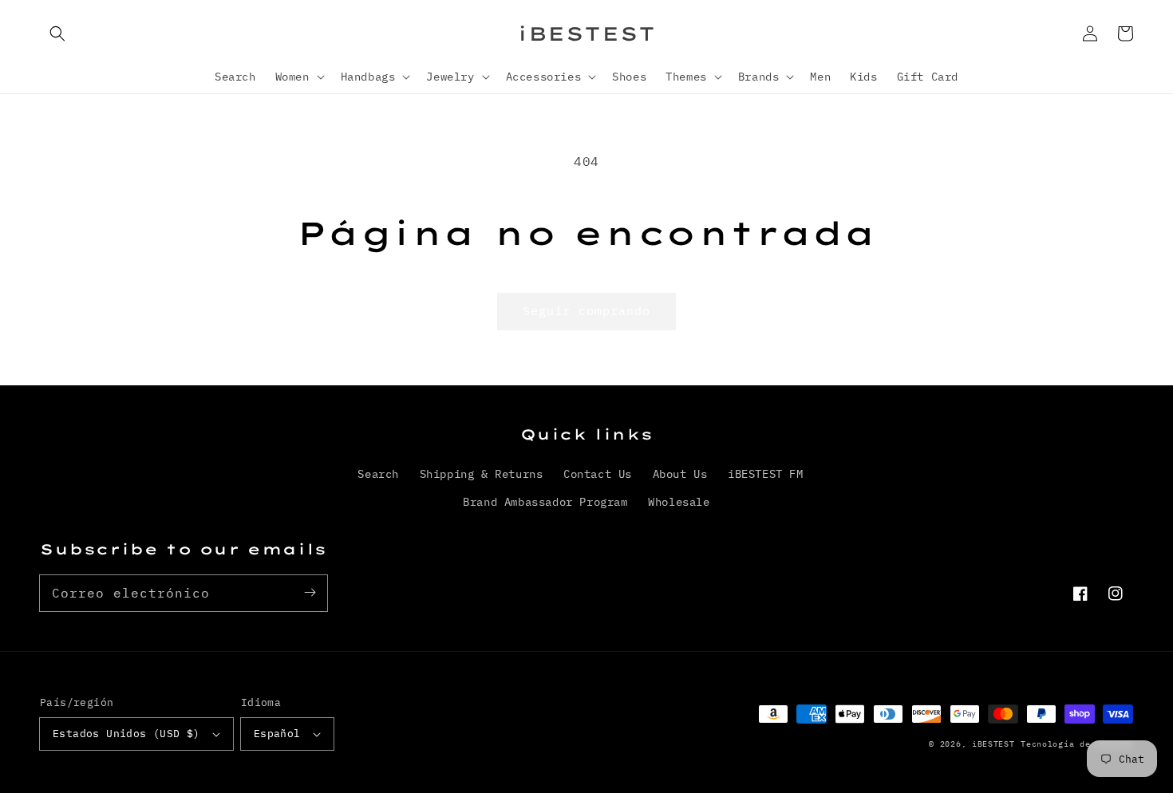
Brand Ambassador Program (545, 502)
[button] (57, 33)
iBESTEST (993, 744)
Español (277, 733)
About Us (680, 474)
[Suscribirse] (309, 592)
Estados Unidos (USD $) (126, 733)
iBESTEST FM (766, 474)
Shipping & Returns (481, 474)
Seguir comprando (586, 310)
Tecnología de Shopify (1077, 744)
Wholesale (678, 502)
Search (378, 474)
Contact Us (597, 474)
